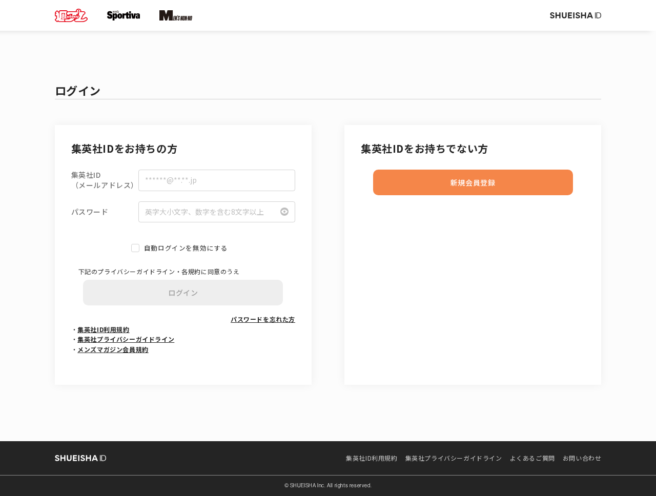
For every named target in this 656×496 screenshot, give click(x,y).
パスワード (90, 212)
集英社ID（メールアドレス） (104, 180)
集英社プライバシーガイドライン (125, 339)
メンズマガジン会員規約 (113, 349)
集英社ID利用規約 (103, 329)
